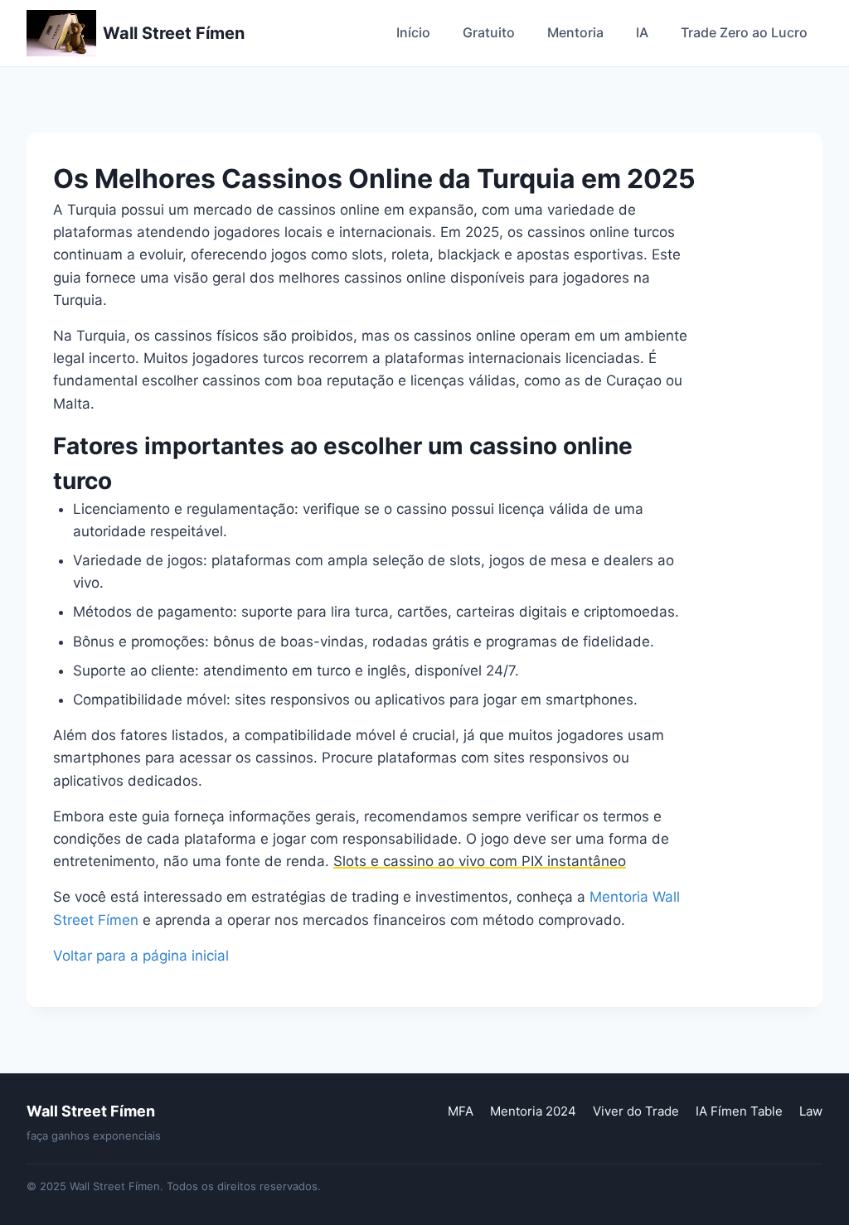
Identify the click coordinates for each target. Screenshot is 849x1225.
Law (810, 1111)
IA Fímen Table (739, 1111)
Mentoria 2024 (533, 1111)
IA (642, 32)
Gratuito (489, 32)
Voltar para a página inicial (141, 955)
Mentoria (575, 32)
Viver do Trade (636, 1111)
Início (413, 32)
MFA (460, 1111)
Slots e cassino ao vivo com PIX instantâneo (479, 861)
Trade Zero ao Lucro (744, 32)
